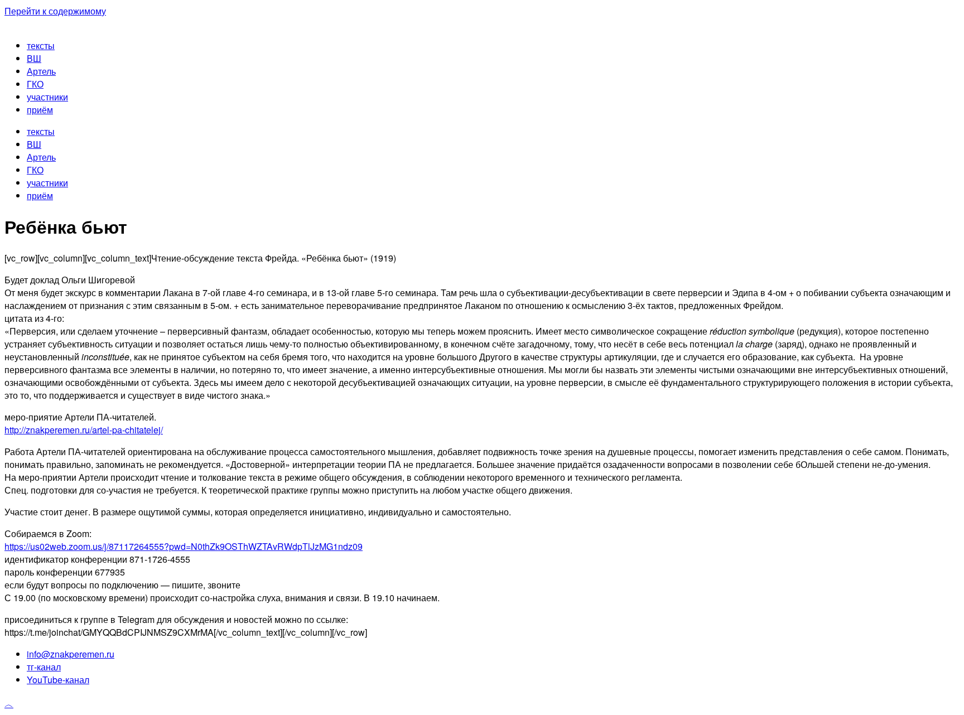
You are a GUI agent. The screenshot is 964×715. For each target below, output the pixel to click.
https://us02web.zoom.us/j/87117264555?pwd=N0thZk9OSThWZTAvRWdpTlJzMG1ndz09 (183, 546)
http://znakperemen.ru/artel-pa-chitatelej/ (83, 429)
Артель (41, 71)
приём (40, 109)
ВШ (34, 58)
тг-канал (44, 666)
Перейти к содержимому (55, 10)
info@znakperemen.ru (70, 654)
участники (47, 96)
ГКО (35, 84)
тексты (41, 45)
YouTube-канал (58, 679)
